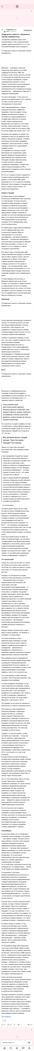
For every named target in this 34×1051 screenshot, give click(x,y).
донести (24, 44)
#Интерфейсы (6, 1017)
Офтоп (8, 31)
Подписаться (28, 30)
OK (29, 1042)
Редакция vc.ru (11, 29)
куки (13, 1042)
